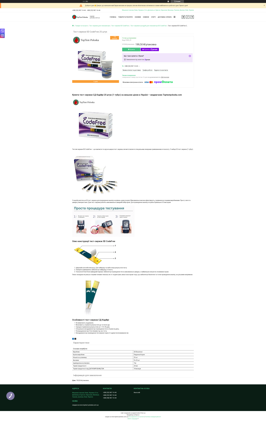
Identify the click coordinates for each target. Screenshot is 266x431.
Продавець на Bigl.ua (133, 415)
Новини (146, 17)
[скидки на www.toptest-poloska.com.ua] (80, 17)
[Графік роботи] (183, 17)
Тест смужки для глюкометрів (99, 26)
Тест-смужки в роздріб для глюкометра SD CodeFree (149, 26)
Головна (113, 17)
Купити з (147, 49)
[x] (75, 339)
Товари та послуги (125, 17)
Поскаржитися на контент (136, 416)
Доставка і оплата (165, 17)
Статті (153, 17)
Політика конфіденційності (153, 416)
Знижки (138, 17)
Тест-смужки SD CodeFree (120, 26)
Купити (132, 49)
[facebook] (73, 339)
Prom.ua (143, 413)
